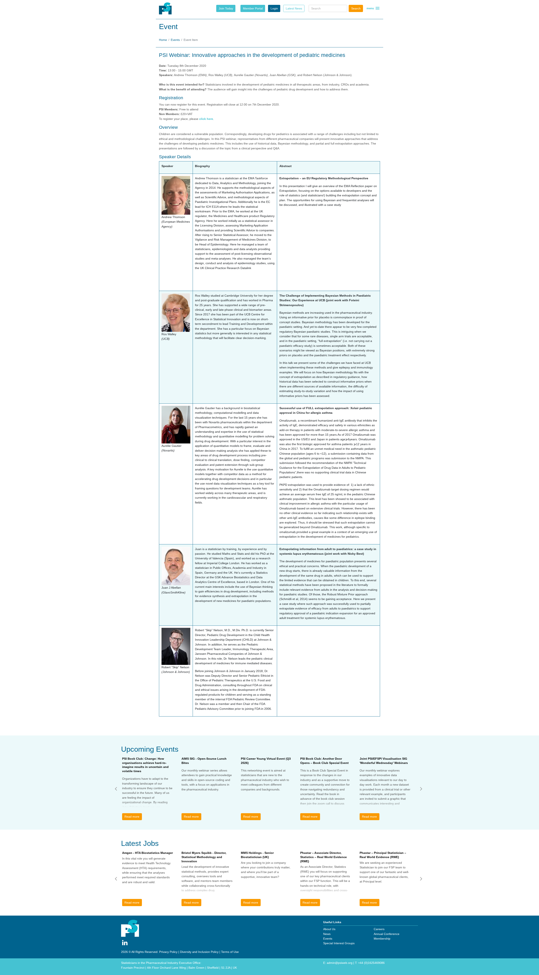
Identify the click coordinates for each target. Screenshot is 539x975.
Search (356, 8)
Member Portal (253, 8)
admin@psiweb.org (339, 962)
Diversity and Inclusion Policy (199, 952)
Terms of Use (230, 952)
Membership (382, 938)
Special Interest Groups (339, 943)
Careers (379, 929)
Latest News (294, 8)
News (327, 934)
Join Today (226, 8)
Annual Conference (386, 934)
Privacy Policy (168, 952)
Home (163, 40)
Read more (131, 816)
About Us (329, 929)
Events (175, 40)
